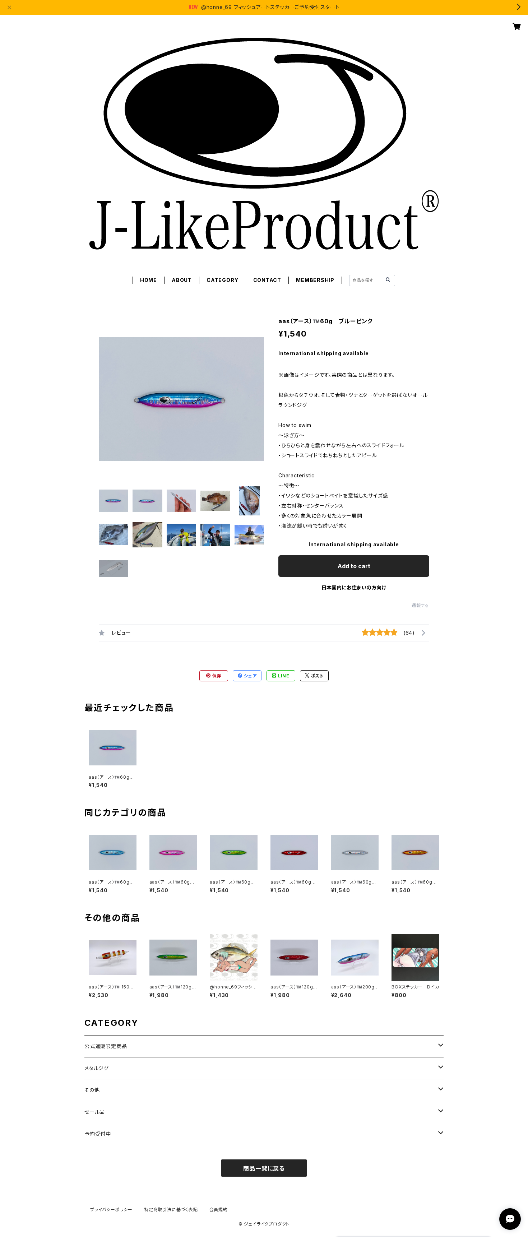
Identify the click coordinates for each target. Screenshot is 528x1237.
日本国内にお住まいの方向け (353, 587)
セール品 (94, 1112)
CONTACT (267, 280)
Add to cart (354, 566)
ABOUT (182, 280)
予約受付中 (97, 1134)
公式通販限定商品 (105, 1046)
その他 (91, 1090)
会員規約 (218, 1209)
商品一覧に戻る (264, 1168)
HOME (148, 280)
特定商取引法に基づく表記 (171, 1209)
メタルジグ (96, 1068)
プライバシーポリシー (111, 1209)
